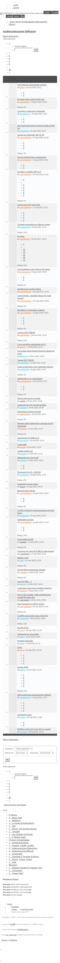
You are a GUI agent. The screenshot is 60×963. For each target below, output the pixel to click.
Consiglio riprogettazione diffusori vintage (33, 225)
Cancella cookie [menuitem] (26, 909)
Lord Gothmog (25, 138)
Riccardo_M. (25, 114)
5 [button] (9, 64)
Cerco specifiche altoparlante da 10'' (31, 344)
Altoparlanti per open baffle (28, 634)
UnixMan (23, 572)
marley (22, 670)
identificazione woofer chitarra (29, 289)
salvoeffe (23, 408)
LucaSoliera (24, 554)
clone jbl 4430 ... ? (24, 582)
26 (24, 260)
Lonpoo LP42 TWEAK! (26, 333)
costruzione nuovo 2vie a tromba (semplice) (34, 588)
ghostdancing (25, 698)
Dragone (23, 591)
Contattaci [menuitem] (15, 907)
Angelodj (23, 732)
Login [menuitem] (16, 5)
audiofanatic (25, 102)
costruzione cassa (24, 715)
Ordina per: (9, 753)
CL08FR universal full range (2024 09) (32, 616)
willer (22, 637)
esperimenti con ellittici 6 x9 (28, 438)
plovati (22, 447)
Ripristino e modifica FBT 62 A (29, 172)
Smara (22, 487)
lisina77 (23, 347)
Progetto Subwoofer (25, 641)
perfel (22, 88)
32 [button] (10, 70)
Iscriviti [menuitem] (16, 8)
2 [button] (9, 56)
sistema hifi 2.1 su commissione (29, 379)
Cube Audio (22, 445)
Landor (22, 401)
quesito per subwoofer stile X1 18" (30, 135)
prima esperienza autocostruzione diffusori (34, 695)
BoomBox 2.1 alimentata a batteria (31, 310)
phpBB (12, 924)
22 (24, 250)
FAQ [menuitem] (23, 16)
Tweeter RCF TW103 (25, 360)
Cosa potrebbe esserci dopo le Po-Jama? (33, 269)
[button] (9, 43)
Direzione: (34, 753)
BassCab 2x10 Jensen (26, 491)
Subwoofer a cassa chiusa (27, 484)
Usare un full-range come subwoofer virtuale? (35, 367)
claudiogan (24, 131)
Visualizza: (9, 749)
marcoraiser (24, 600)
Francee (23, 454)
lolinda (22, 717)
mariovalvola (25, 272)
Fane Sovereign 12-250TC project (30, 604)
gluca (22, 650)
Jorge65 (23, 542)
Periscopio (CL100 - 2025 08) (29, 472)
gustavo (23, 584)
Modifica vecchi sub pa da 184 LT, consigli (34, 729)
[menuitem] (48, 12)
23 (24, 252)
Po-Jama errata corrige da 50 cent (30, 99)
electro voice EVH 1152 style (28, 205)
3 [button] (9, 59)
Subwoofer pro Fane (25, 520)
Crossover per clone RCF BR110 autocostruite (35, 551)
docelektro (24, 441)
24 (24, 255)
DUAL (19, 647)
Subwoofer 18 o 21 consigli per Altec (31, 405)
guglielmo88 (25, 227)
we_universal (11, 935)
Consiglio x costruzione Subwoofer (31, 111)
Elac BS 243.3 (23, 628)
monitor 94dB (22, 667)
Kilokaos (23, 460)
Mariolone (24, 356)
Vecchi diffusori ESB (25, 539)
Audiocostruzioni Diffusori (19, 31)
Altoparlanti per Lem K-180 (28, 458)
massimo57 (24, 363)
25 (24, 257)
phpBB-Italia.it (22, 930)
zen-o (22, 630)
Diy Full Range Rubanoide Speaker (31, 570)
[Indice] (30, 13)
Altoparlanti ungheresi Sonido (29, 412)
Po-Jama (20, 236)
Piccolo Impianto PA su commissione (31, 157)
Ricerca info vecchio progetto (28, 398)
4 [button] (9, 61)
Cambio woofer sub (25, 451)
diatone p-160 (22, 558)
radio (22, 561)
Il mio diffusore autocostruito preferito (31, 85)
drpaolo (23, 429)
